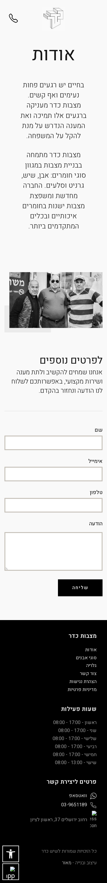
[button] (10, 854)
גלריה (91, 665)
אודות (91, 649)
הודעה (96, 524)
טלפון (96, 492)
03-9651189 (74, 804)
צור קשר (88, 673)
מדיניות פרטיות (82, 689)
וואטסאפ (78, 795)
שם (99, 430)
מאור (66, 862)
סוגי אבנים (86, 657)
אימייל (95, 461)
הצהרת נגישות (83, 681)
